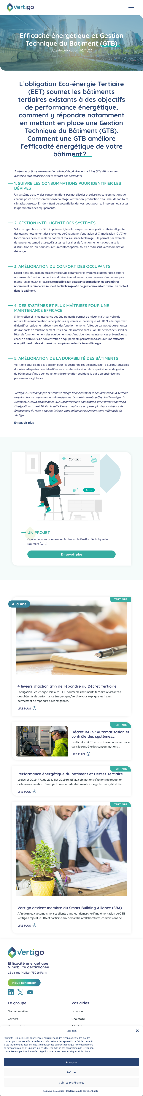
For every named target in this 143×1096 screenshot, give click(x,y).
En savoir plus (24, 422)
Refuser (71, 1072)
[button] (137, 1030)
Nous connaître (18, 1011)
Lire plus (25, 708)
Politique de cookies (53, 1090)
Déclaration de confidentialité (82, 1090)
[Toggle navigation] (131, 7)
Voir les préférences (71, 1082)
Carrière (13, 1018)
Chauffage (78, 1018)
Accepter (71, 1062)
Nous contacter (24, 983)
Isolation (77, 1011)
